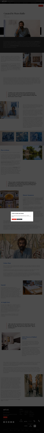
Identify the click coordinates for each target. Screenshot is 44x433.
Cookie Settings (19, 219)
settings (13, 216)
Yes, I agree (14, 219)
